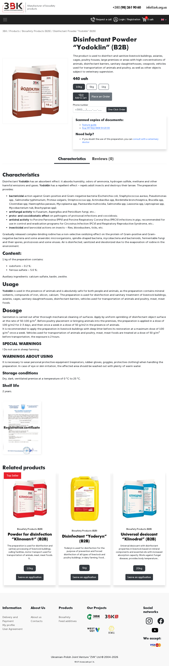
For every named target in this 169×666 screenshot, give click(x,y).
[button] (163, 20)
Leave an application (29, 577)
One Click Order (116, 109)
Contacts (36, 621)
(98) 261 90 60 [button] (127, 7)
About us (36, 617)
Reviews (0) (103, 158)
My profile (8, 625)
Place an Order (101, 96)
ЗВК (4, 31)
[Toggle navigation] (5, 19)
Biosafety (64, 617)
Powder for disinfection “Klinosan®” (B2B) (30, 537)
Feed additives (68, 621)
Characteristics (72, 158)
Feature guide (89, 125)
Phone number (80, 105)
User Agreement (12, 629)
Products (14, 31)
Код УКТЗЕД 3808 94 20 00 (96, 128)
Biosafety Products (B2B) (36, 31)
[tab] (72, 159)
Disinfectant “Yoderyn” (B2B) (84, 539)
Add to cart (81, 98)
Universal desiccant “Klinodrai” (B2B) (139, 537)
